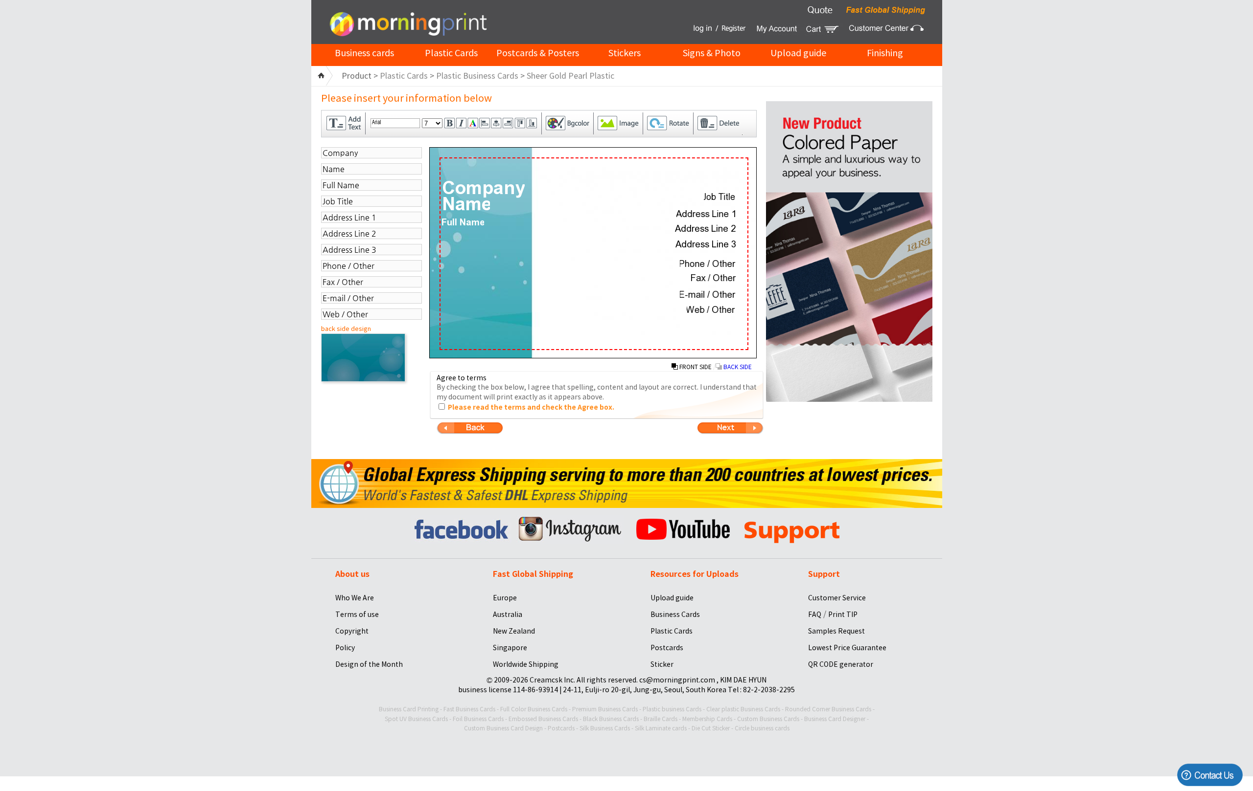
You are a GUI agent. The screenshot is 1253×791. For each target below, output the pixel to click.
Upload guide (798, 53)
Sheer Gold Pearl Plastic (570, 76)
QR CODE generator (840, 664)
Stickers (624, 53)
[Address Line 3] (705, 244)
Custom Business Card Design (503, 728)
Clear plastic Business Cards (743, 709)
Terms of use (357, 614)
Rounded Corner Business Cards (828, 709)
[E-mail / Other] (708, 294)
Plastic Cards (451, 53)
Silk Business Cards (605, 728)
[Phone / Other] (708, 263)
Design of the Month (369, 664)
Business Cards (675, 614)
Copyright (352, 631)
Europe (505, 597)
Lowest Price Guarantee (847, 647)
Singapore (510, 647)
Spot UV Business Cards (416, 719)
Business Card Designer (834, 719)
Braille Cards (660, 719)
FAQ (814, 614)
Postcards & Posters (537, 53)
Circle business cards (762, 728)
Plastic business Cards (672, 709)
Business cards (364, 53)
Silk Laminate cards (661, 728)
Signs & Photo (712, 53)
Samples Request (836, 631)
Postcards (666, 647)
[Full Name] (462, 222)
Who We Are (354, 597)
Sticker (661, 664)
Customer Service (837, 597)
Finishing (885, 53)
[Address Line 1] (706, 213)
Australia (507, 614)
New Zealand (514, 631)
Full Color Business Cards (533, 709)
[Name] (466, 203)
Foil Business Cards (478, 719)
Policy (345, 647)
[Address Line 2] (705, 228)
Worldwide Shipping (525, 664)
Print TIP (843, 614)
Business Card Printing (409, 709)
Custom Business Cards (768, 719)
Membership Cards (707, 719)
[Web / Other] (711, 309)
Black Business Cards (611, 719)
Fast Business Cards (469, 709)
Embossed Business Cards (543, 719)
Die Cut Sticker (711, 728)
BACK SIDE (737, 367)
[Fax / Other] (713, 277)
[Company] (483, 189)
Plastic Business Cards (477, 76)
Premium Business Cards (605, 709)
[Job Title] (720, 196)
